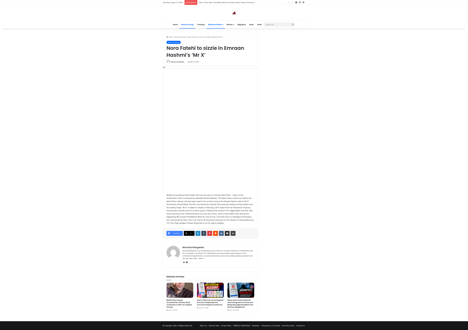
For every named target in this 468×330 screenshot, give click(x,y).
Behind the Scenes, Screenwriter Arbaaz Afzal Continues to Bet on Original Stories (179, 303)
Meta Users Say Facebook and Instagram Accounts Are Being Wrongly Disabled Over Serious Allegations (240, 303)
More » (201, 258)
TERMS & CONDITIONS (241, 326)
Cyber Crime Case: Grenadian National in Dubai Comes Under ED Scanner (226, 2)
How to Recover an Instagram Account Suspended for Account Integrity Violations (210, 302)
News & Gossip (187, 24)
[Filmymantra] (234, 13)
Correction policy (288, 326)
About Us (203, 326)
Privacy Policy (226, 326)
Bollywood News (215, 24)
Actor (251, 24)
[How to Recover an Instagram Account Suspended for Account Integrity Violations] (210, 290)
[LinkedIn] (197, 233)
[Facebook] (186, 262)
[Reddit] (215, 233)
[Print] (233, 233)
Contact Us (300, 326)
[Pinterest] (209, 233)
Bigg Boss (242, 24)
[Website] (183, 262)
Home (175, 24)
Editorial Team (214, 326)
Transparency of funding (270, 326)
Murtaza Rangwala (177, 62)
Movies (230, 24)
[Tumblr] (203, 233)
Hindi (259, 24)
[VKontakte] (221, 233)
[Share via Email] (227, 233)
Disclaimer (255, 326)
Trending (201, 24)
